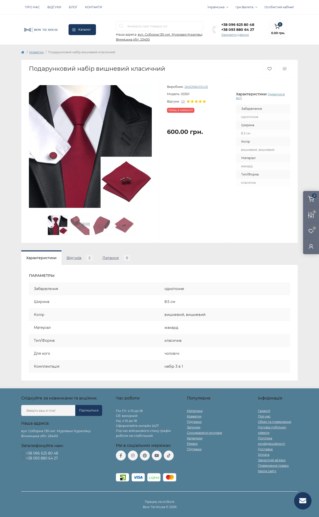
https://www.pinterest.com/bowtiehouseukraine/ (145, 455)
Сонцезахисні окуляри (204, 433)
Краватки (36, 52)
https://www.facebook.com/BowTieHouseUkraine (121, 455)
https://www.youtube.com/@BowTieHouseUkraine (157, 455)
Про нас (32, 7)
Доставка (265, 449)
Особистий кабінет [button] (279, 7)
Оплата (263, 455)
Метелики (195, 411)
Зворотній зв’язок (272, 460)
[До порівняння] (284, 68)
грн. (244, 7)
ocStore (168, 502)
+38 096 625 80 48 (237, 24)
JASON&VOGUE (196, 87)
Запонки (193, 427)
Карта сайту (267, 471)
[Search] (121, 26)
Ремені (192, 444)
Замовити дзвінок (235, 35)
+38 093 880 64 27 (237, 29)
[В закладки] (269, 68)
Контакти (93, 7)
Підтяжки (194, 422)
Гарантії (264, 411)
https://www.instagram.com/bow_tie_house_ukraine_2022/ (133, 455)
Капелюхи (194, 438)
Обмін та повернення (274, 422)
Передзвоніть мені (35, 464)
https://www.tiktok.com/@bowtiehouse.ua (169, 455)
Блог (73, 7)
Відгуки (54, 7)
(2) (183, 101)
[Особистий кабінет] (311, 246)
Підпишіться (88, 410)
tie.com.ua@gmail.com (134, 467)
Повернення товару (273, 465)
